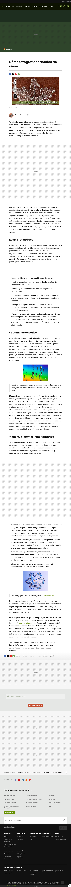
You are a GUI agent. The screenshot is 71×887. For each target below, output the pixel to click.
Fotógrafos (52, 796)
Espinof (32, 839)
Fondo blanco (36, 772)
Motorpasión (59, 836)
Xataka (6, 836)
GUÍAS (51, 6)
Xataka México (8, 870)
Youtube (68, 6)
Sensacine (33, 836)
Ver (36, 705)
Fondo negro (47, 772)
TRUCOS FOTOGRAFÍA (30, 6)
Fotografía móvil (9, 799)
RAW (50, 806)
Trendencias (7, 854)
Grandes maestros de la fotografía (11, 807)
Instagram (64, 6)
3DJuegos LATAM (22, 870)
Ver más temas (9, 812)
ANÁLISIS (19, 6)
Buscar (64, 820)
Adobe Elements (31, 806)
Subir (62, 828)
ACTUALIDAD (10, 6)
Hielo (52, 656)
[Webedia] (66, 1)
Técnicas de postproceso (34, 799)
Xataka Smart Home (10, 844)
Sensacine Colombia (33, 873)
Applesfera (7, 841)
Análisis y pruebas (10, 796)
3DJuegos (20, 836)
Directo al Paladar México (47, 871)
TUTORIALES (43, 6)
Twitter (13, 74)
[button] (22, 115)
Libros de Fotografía (10, 803)
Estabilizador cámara (23, 772)
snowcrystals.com (50, 595)
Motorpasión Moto (60, 839)
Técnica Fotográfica (55, 803)
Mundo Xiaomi (8, 847)
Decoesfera (7, 856)
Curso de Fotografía (32, 803)
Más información (11, 885)
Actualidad (52, 799)
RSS (26, 779)
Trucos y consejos (28, 656)
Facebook (58, 6)
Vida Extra (20, 839)
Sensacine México (35, 870)
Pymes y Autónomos (20, 857)
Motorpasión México (59, 871)
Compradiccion (8, 859)
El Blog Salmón (21, 854)
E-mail (19, 74)
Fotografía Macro (43, 656)
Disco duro (9, 49)
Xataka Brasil (8, 873)
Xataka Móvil (8, 839)
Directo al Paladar (47, 836)
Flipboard (61, 6)
